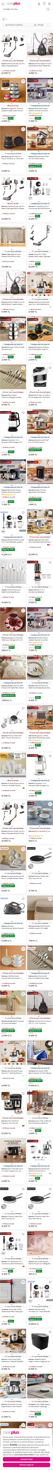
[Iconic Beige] (23, 1266)
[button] (11, 1211)
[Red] (24, 1266)
